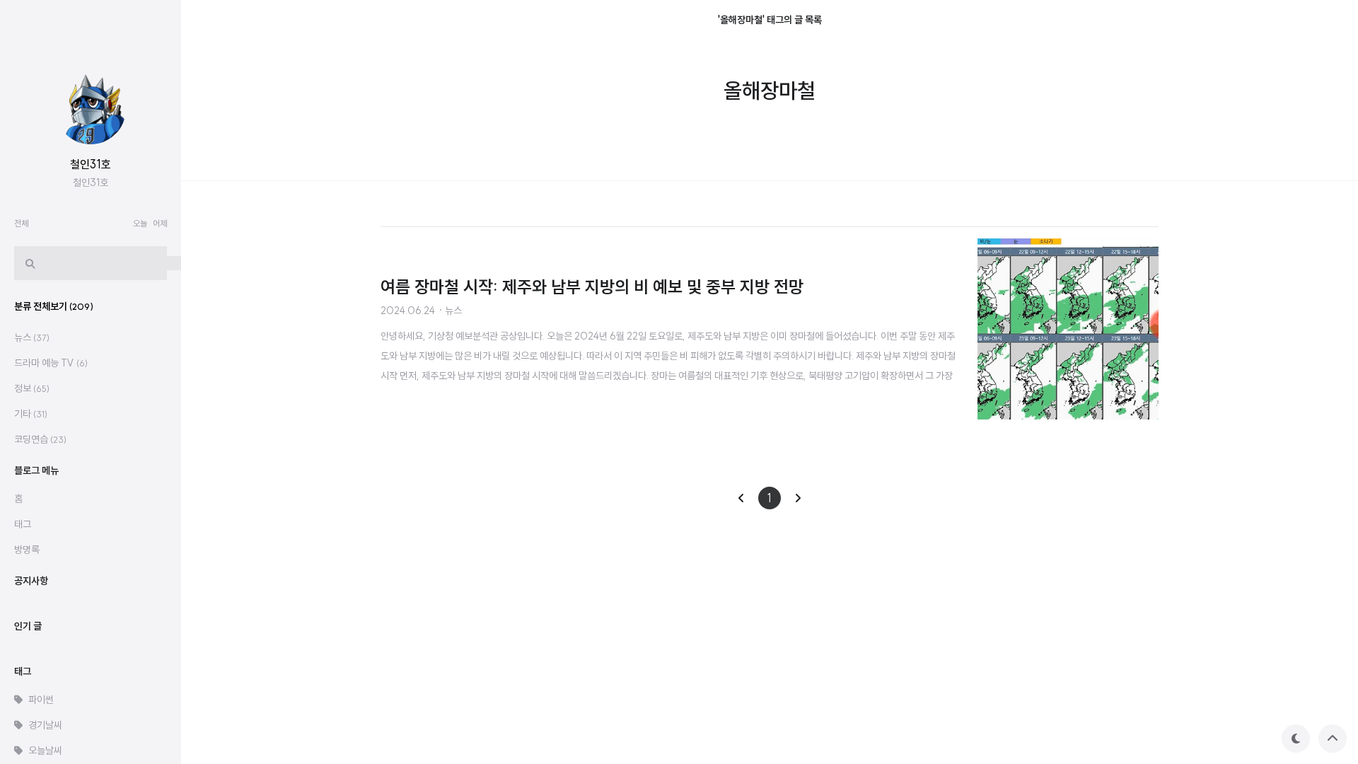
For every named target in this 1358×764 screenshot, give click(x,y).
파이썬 (41, 699)
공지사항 (31, 580)
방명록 (27, 549)
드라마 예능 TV (51, 363)
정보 (32, 388)
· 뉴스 (450, 310)
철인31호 (90, 164)
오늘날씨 (45, 750)
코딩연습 (40, 439)
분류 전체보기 (53, 306)
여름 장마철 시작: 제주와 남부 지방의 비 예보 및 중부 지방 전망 (592, 286)
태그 (22, 524)
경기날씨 (45, 725)
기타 (30, 413)
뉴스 (32, 337)
